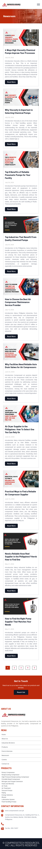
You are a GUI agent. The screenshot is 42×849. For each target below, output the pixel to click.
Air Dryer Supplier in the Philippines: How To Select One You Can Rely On (19, 429)
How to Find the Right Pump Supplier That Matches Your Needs (18, 621)
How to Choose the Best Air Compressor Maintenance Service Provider (18, 302)
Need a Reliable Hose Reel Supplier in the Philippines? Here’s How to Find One (21, 556)
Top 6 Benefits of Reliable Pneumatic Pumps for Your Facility (17, 175)
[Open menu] (38, 4)
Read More (11, 82)
